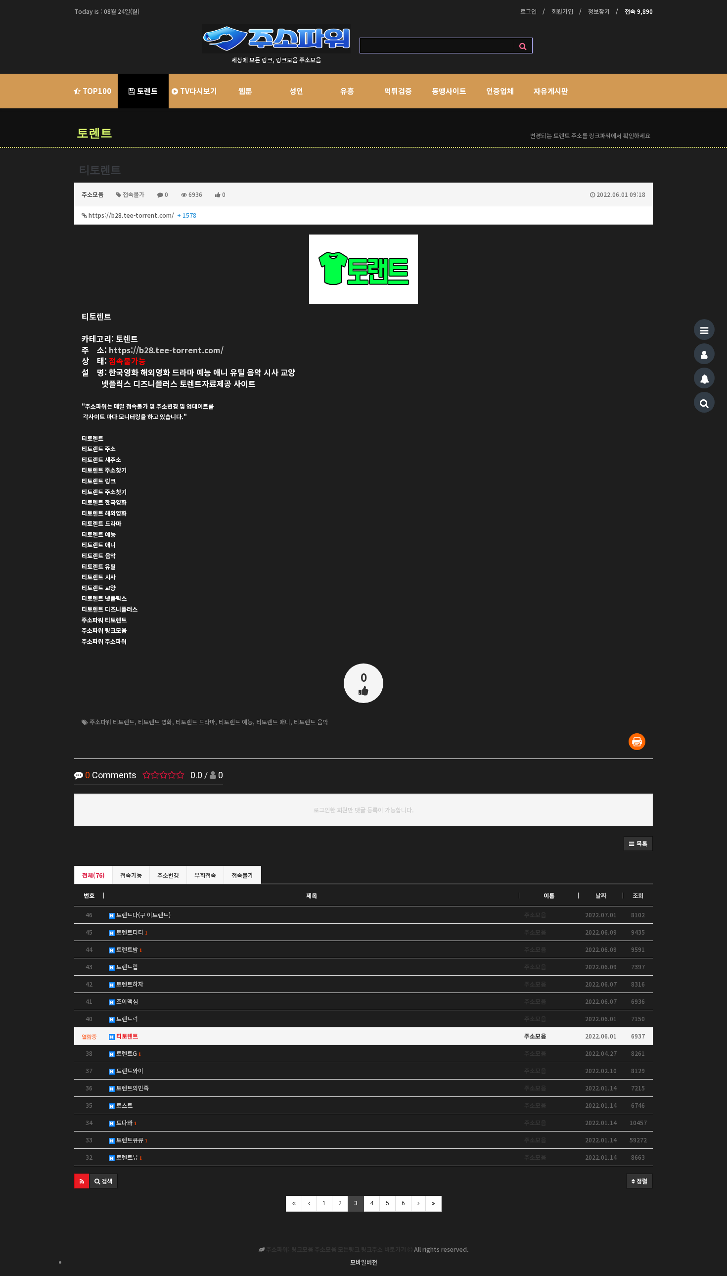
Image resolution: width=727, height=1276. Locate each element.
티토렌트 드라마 (195, 721)
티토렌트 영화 (155, 721)
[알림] (704, 378)
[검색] (704, 402)
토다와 (125, 1122)
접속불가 (242, 875)
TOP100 (96, 91)
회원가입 (562, 11)
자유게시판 (551, 91)
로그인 (528, 11)
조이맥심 (126, 1001)
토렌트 (146, 91)
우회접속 (205, 875)
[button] (638, 843)
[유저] (704, 353)
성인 (296, 91)
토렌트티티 (131, 932)
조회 (638, 895)
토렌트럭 (126, 1018)
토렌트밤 (128, 949)
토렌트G (127, 1053)
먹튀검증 (398, 91)
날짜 (600, 895)
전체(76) (93, 875)
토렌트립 (126, 966)
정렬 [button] (641, 1181)
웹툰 (245, 91)
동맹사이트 (449, 91)
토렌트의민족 (132, 1088)
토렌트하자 (129, 984)
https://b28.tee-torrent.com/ (141, 215)
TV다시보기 (197, 91)
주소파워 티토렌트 (112, 721)
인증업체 (500, 91)
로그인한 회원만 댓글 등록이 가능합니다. (364, 809)
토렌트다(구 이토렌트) (143, 914)
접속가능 (131, 875)
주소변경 (168, 875)
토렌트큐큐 (131, 1139)
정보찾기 (599, 11)
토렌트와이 (129, 1070)
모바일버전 (363, 1262)
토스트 (124, 1105)
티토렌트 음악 (311, 721)
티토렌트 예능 (236, 721)
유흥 (347, 91)
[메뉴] (704, 329)
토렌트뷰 (128, 1157)
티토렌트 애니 (273, 721)
